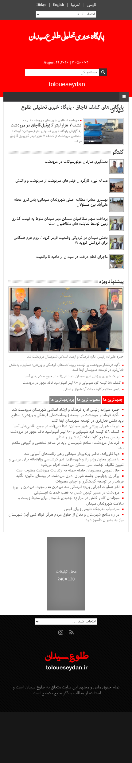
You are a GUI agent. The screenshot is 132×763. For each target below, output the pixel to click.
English (58, 5)
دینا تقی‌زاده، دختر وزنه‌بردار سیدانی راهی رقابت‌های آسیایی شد (71, 454)
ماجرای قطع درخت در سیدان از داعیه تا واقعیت (72, 257)
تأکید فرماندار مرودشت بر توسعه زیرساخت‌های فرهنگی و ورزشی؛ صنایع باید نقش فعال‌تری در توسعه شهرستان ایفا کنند (66, 367)
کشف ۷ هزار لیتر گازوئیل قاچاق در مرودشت (46, 125)
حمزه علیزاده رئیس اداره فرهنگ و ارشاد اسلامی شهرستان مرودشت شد (75, 356)
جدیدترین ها (113, 400)
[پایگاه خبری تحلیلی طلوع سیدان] (66, 38)
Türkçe (41, 5)
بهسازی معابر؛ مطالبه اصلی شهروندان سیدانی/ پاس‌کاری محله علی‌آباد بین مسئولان (61, 202)
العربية (75, 5)
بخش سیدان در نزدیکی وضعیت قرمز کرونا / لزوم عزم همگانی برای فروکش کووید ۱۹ (61, 240)
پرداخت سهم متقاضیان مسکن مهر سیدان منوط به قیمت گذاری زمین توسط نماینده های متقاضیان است (60, 221)
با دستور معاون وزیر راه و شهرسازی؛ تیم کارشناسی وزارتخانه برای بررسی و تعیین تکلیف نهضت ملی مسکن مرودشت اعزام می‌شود (66, 462)
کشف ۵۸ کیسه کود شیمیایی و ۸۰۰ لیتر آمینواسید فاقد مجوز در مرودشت (72, 382)
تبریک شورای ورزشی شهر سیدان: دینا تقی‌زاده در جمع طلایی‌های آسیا (73, 376)
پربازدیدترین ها (62, 400)
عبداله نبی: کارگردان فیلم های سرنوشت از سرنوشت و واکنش (61, 181)
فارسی (91, 5)
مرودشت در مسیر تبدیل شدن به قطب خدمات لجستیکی (76, 492)
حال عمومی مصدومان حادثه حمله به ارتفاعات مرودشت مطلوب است (67, 470)
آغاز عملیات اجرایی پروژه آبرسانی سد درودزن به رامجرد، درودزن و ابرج (66, 487)
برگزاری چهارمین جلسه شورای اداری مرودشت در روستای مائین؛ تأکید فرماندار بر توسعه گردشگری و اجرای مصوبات (70, 478)
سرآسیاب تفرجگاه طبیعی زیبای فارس (91, 509)
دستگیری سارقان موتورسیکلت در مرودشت (76, 162)
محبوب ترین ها (88, 400)
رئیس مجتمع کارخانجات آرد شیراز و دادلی (92, 389)
